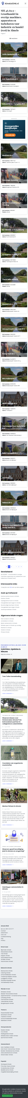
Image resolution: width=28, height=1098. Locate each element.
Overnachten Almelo (7, 999)
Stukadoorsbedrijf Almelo (8, 980)
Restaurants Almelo (6, 971)
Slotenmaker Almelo (7, 1055)
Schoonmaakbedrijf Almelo (9, 1018)
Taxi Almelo (4, 954)
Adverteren (4, 933)
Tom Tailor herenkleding (11, 676)
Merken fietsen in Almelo (11, 806)
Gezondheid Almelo (6, 957)
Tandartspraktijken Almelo (9, 976)
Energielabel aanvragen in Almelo (11, 603)
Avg (2, 938)
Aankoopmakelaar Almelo (8, 609)
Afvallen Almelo (5, 959)
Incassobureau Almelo (7, 1068)
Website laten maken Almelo (9, 1036)
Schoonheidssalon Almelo (8, 975)
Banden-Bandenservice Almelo (10, 1051)
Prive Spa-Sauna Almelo (8, 1066)
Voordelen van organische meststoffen (12, 764)
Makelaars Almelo (6, 1020)
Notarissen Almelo (6, 1015)
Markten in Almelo (6, 628)
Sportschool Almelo (6, 1037)
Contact (3, 931)
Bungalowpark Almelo (7, 1003)
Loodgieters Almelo (6, 978)
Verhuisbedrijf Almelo (7, 982)
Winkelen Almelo (6, 992)
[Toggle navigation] (25, 3)
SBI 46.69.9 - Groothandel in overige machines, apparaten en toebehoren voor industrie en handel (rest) (13, 576)
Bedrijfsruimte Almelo (7, 1070)
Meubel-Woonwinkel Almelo (9, 994)
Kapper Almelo (5, 956)
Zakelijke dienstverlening (11, 846)
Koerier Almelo (5, 598)
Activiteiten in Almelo (7, 621)
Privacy (3, 940)
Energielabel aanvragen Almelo (10, 607)
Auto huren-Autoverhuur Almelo (10, 1049)
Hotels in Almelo (5, 630)
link (11, 587)
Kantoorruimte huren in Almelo (10, 596)
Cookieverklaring (6, 936)
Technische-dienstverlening (12, 715)
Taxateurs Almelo (6, 1016)
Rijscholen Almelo (6, 950)
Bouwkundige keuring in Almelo (10, 605)
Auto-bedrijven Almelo (7, 1047)
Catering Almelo (5, 973)
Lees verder (7, 693)
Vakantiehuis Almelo (7, 1001)
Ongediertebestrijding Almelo (9, 1072)
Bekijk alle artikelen (6, 654)
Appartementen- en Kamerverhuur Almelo (13, 996)
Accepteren (7, 1095)
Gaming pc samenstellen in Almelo (12, 888)
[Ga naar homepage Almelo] (10, 3)
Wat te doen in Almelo (7, 619)
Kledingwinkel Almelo (7, 1034)
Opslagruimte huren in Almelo (9, 601)
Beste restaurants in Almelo (9, 623)
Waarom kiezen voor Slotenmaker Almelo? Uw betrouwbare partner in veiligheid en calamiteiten (12, 721)
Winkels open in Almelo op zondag (11, 625)
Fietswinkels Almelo (6, 952)
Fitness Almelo (5, 632)
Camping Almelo (6, 997)
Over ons (3, 935)
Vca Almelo (4, 1032)
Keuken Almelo (5, 1030)
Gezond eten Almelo (7, 961)
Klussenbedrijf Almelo (7, 1013)
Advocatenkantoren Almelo (9, 1053)
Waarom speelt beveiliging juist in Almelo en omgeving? (13, 850)
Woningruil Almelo (6, 1064)
